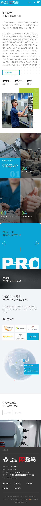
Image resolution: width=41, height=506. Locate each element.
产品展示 (17, 483)
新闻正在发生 (9, 402)
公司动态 (7, 413)
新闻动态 (5, 488)
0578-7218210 (15, 466)
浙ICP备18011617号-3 (22, 499)
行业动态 (19, 413)
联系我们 (33, 336)
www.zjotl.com (12, 478)
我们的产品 (8, 232)
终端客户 (30, 483)
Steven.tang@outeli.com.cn (19, 472)
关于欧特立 (6, 483)
